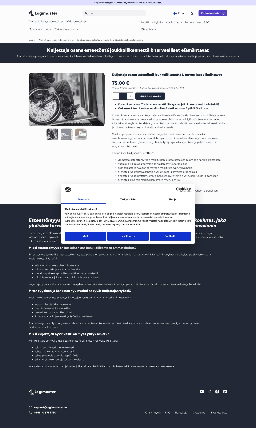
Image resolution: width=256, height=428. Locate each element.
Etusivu (32, 40)
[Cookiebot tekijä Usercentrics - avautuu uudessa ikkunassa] (178, 189)
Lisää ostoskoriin (150, 96)
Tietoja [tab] (172, 199)
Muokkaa (126, 236)
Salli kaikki (170, 236)
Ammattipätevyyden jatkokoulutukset (56, 40)
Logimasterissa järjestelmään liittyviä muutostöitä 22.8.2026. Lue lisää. (128, 2)
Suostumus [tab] (84, 199)
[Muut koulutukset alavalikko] (51, 29)
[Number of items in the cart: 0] (192, 13)
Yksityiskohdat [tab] (128, 199)
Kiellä (85, 236)
